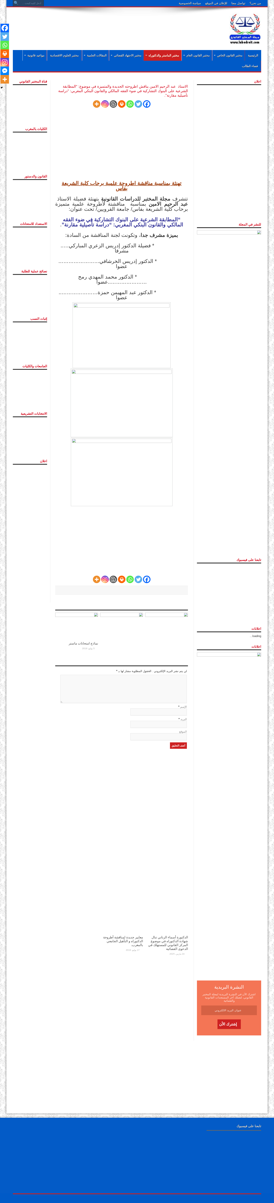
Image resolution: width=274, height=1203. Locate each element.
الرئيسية (253, 55)
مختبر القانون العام (198, 55)
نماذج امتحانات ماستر (83, 643)
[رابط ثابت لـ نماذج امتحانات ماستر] (76, 625)
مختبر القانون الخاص (230, 55)
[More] (96, 104)
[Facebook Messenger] (4, 70)
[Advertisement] (109, 24)
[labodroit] (245, 28)
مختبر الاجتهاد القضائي (127, 55)
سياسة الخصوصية (190, 3)
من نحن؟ (255, 3)
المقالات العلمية (97, 55)
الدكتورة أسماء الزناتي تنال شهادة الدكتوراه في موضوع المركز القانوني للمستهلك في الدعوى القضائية (168, 943)
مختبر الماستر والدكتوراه (164, 55)
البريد (183, 719)
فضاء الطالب (250, 66)
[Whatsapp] (130, 104)
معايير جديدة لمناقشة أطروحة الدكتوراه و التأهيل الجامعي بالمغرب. (123, 941)
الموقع (183, 731)
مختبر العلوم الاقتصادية (64, 55)
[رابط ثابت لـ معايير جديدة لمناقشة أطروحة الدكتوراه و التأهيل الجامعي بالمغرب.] (121, 772)
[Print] (121, 104)
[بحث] (16, 3)
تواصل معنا (238, 3)
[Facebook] (146, 104)
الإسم (183, 706)
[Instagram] (105, 104)
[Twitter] (138, 104)
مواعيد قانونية (36, 55)
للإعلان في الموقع (216, 3)
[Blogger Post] (113, 104)
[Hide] (1, 87)
